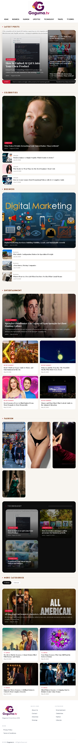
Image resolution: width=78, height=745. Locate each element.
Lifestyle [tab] (16, 583)
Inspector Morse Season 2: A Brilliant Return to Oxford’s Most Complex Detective (19, 691)
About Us (35, 710)
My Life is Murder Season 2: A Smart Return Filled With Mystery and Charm (20, 656)
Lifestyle (36, 19)
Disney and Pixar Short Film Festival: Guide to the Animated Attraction (56, 404)
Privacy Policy (7, 730)
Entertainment (61, 710)
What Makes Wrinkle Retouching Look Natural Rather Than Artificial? (62, 75)
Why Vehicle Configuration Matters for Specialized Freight (33, 254)
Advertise (35, 717)
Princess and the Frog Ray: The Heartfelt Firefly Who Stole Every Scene (55, 369)
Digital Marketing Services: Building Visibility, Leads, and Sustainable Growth (34, 242)
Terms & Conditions (9, 733)
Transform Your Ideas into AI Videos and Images (19, 562)
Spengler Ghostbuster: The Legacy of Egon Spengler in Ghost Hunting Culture (35, 324)
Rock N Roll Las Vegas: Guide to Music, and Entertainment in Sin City (18, 369)
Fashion (26, 19)
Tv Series (70, 19)
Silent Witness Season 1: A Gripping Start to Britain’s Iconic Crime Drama (55, 691)
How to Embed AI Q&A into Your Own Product (23, 64)
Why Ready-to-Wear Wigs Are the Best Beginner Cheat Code (34, 169)
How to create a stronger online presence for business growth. (31, 82)
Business (15, 19)
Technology (49, 19)
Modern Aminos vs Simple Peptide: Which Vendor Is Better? (33, 158)
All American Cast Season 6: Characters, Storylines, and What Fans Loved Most (38, 614)
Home (6, 19)
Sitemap (34, 720)
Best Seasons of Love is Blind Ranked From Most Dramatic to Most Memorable (18, 404)
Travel (60, 19)
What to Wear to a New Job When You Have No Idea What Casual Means (37, 276)
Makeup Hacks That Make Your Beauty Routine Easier (60, 37)
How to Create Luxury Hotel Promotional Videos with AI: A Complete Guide (38, 180)
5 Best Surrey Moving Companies (24, 265)
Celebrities (59, 713)
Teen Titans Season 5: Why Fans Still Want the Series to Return (55, 656)
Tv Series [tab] (7, 583)
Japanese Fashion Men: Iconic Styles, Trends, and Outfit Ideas (60, 62)
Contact (34, 713)
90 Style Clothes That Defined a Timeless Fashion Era (60, 50)
